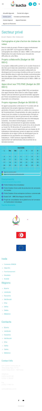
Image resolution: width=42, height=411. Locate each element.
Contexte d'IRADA (10, 264)
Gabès (6, 310)
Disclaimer (21, 406)
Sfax (5, 303)
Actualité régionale (8, 13)
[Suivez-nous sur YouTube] (34, 4)
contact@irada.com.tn (9, 389)
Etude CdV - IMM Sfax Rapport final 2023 (17, 197)
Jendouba (7, 292)
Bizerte (6, 288)
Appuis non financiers (9, 23)
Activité (6, 279)
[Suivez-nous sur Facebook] (30, 4)
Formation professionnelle (21, 16)
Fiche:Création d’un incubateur (14, 185)
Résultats (7, 275)
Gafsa (6, 307)
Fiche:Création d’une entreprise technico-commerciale (22, 193)
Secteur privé (7, 16)
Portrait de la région (23, 13)
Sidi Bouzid (7, 299)
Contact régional (8, 20)
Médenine (7, 314)
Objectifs (7, 268)
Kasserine (7, 296)
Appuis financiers (21, 20)
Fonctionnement (9, 272)
